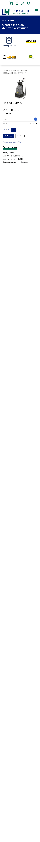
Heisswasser (8, 73)
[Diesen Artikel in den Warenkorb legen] (13, 130)
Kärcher (12, 71)
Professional (23, 71)
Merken (7, 136)
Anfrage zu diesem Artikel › (12, 142)
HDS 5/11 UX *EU (20, 73)
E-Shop (5, 71)
